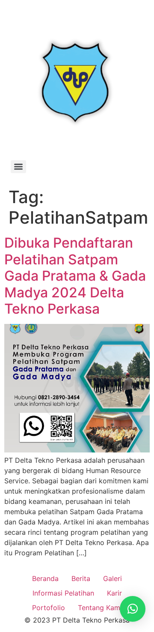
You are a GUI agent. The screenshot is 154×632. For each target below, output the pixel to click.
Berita (80, 578)
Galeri (112, 578)
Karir (114, 593)
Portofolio (48, 607)
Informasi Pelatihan (63, 593)
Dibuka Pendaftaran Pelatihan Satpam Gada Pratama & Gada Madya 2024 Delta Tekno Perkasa (75, 275)
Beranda (45, 578)
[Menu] (18, 166)
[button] (132, 609)
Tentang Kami (100, 607)
